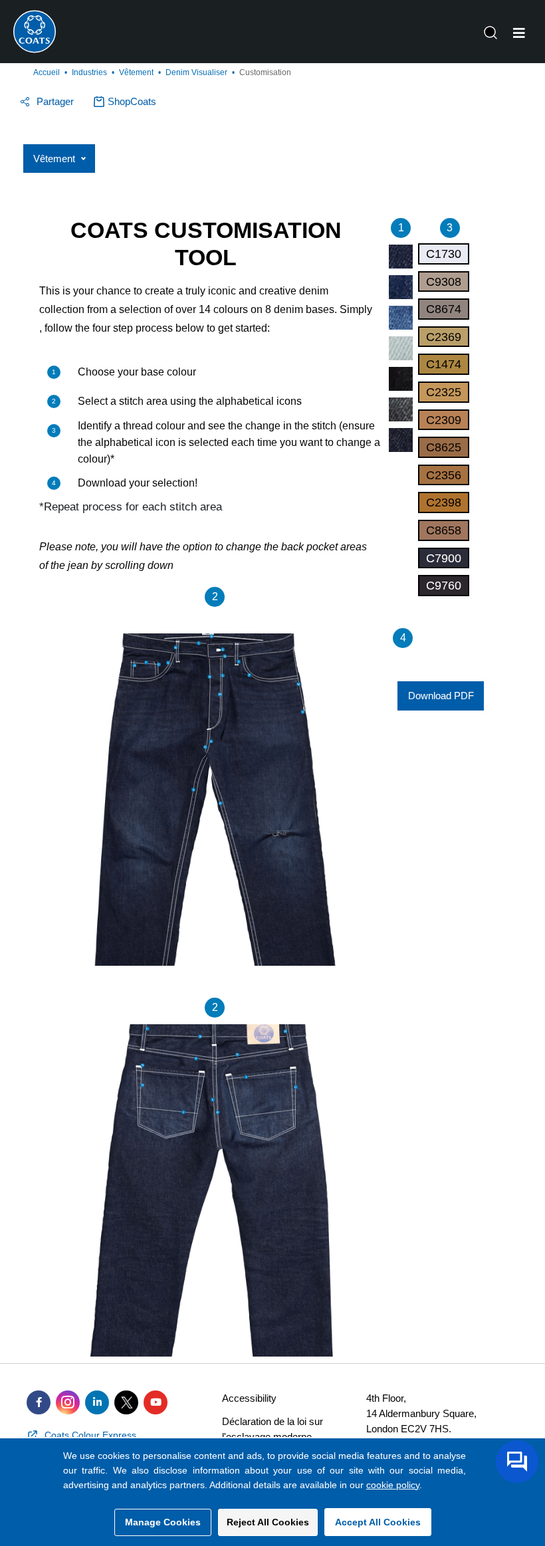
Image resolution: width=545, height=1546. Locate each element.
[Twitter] (126, 1402)
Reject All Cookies (268, 1522)
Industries (89, 72)
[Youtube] (155, 1402)
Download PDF (441, 695)
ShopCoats (132, 101)
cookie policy (392, 1485)
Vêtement (136, 72)
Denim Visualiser (196, 72)
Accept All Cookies (378, 1522)
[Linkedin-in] (97, 1402)
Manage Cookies (163, 1522)
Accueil (46, 72)
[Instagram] (68, 1402)
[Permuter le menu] (519, 33)
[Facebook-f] (39, 1402)
